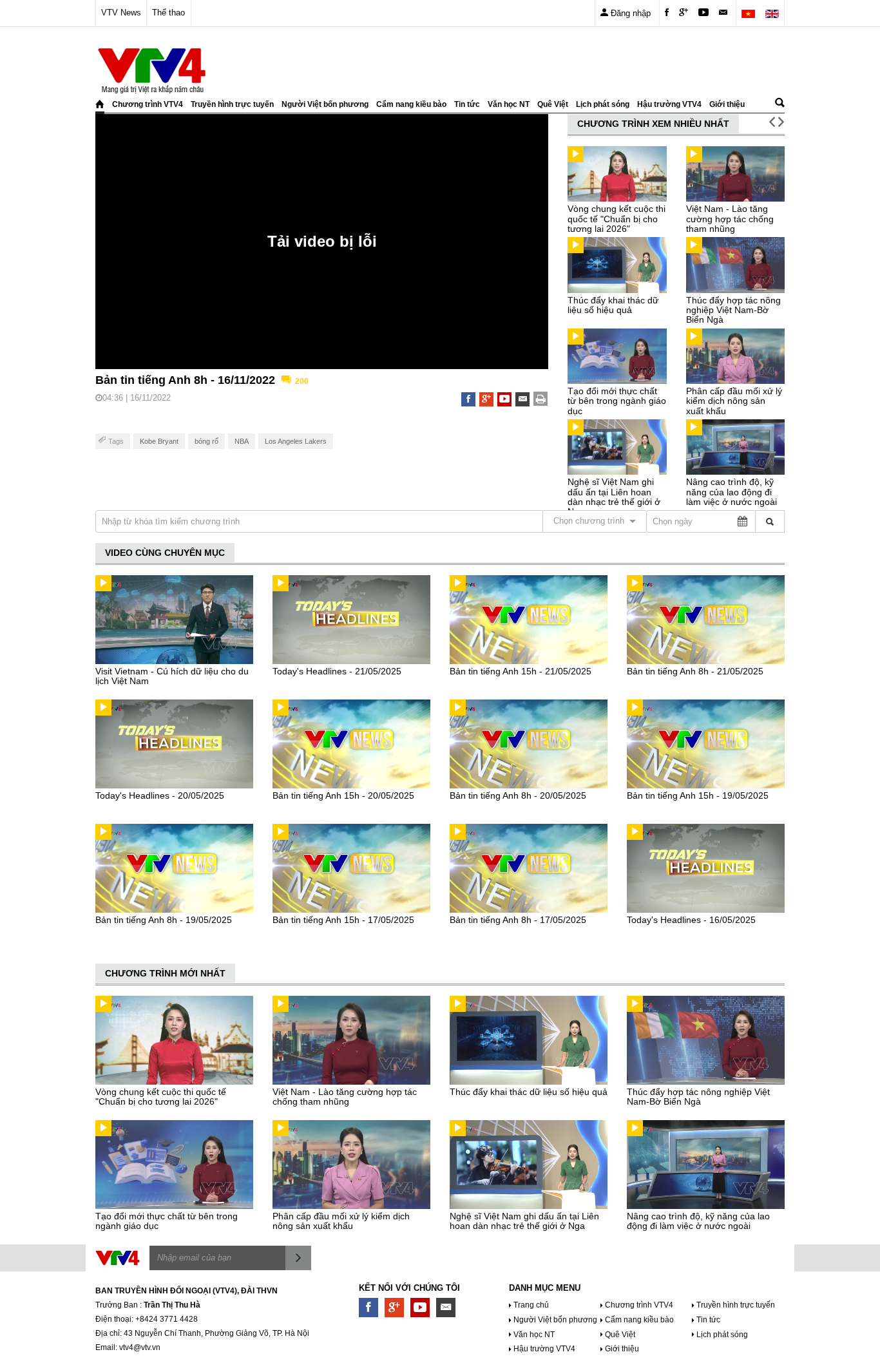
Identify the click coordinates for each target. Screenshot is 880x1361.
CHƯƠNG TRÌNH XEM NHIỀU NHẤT (653, 124)
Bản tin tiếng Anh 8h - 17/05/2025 (518, 920)
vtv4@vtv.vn (139, 1347)
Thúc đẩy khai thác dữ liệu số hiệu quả (613, 305)
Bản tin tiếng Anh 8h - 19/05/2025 (163, 920)
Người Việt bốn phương (325, 104)
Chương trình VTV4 (147, 104)
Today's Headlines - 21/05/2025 (337, 671)
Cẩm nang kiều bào (411, 104)
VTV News (121, 12)
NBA (241, 441)
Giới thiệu (727, 104)
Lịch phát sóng (602, 104)
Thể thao (168, 12)
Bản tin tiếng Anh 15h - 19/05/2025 (698, 795)
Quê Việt (552, 104)
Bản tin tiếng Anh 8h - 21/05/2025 (695, 671)
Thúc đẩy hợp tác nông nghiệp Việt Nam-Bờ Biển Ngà (733, 310)
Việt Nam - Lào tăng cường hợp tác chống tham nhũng (730, 219)
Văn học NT (509, 104)
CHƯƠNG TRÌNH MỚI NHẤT (165, 973)
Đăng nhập (629, 13)
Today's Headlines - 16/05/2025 (691, 920)
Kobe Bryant (159, 441)
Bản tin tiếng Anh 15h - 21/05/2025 (520, 671)
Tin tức (467, 104)
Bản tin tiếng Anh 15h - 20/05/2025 (343, 795)
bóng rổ (206, 441)
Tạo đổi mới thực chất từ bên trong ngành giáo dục (617, 401)
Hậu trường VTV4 (669, 104)
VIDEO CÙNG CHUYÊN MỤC (165, 552)
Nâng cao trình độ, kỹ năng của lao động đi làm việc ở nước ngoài (731, 492)
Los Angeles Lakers (296, 441)
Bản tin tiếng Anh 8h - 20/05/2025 (518, 795)
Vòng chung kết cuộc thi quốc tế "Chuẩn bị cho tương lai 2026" (616, 219)
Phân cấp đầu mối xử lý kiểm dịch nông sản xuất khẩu (734, 401)
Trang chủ (531, 1304)
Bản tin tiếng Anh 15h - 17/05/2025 (343, 920)
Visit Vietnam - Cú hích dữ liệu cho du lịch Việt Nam (172, 676)
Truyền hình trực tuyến (232, 104)
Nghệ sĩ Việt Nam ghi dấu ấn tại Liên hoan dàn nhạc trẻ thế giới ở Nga (614, 497)
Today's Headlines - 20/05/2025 (159, 795)
